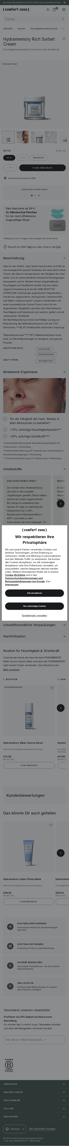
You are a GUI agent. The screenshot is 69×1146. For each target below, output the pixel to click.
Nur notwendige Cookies (34, 606)
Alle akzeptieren (34, 593)
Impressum (11, 584)
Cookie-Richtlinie (15, 575)
